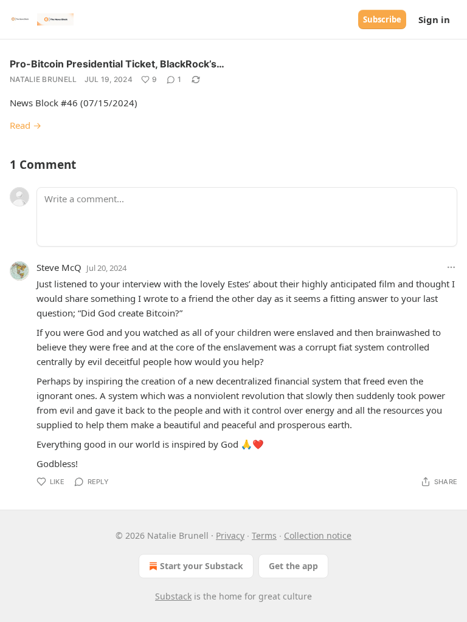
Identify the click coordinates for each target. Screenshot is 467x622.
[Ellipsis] (451, 267)
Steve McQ (58, 267)
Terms (264, 535)
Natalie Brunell (43, 79)
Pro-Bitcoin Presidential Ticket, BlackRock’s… (117, 64)
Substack (173, 596)
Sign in (434, 19)
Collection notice (317, 535)
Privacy (230, 535)
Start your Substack (201, 566)
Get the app (293, 566)
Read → (25, 125)
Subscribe (382, 19)
